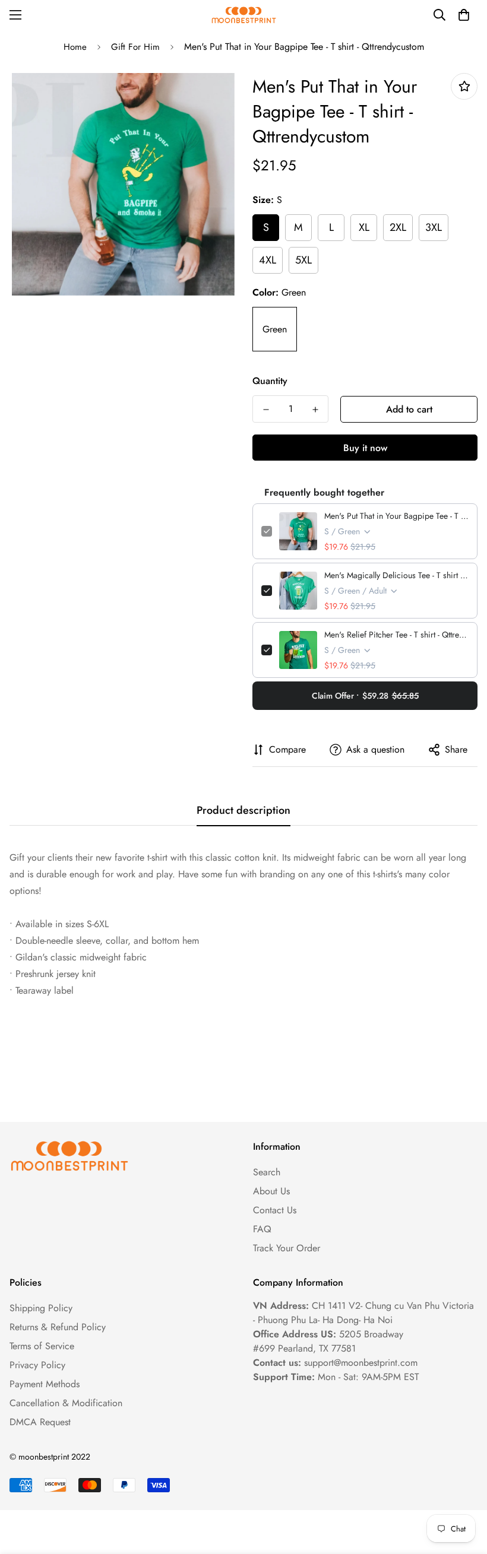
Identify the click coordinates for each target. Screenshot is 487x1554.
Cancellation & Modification (66, 1403)
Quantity (269, 381)
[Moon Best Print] (243, 15)
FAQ (262, 1229)
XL (364, 227)
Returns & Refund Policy (58, 1327)
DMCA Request (40, 1422)
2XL (398, 227)
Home (75, 46)
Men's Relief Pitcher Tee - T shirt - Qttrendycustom (396, 634)
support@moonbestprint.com (361, 1362)
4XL (267, 260)
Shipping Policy (41, 1308)
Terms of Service (42, 1346)
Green (275, 329)
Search (266, 1172)
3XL (433, 227)
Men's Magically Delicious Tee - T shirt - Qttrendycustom (396, 575)
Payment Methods (45, 1384)
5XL (303, 260)
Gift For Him (135, 46)
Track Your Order (286, 1248)
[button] (463, 14)
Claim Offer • (365, 696)
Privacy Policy (37, 1365)
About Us (271, 1191)
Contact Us (274, 1210)
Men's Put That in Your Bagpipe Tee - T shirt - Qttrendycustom (396, 516)
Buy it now (365, 448)
